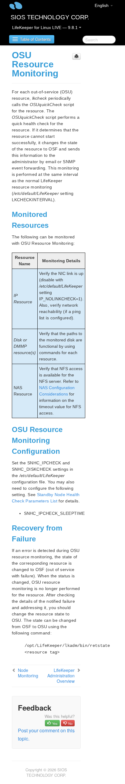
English (102, 5)
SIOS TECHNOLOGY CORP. (50, 17)
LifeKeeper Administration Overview (61, 675)
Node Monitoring (28, 672)
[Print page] (76, 56)
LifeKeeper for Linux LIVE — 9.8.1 (45, 27)
